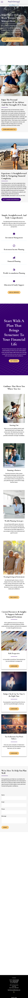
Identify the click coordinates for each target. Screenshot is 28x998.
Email (2, 802)
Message (3, 816)
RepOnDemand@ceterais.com (14, 989)
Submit (5, 827)
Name (3, 795)
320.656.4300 (15, 981)
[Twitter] (14, 992)
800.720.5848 (16, 980)
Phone (3, 809)
